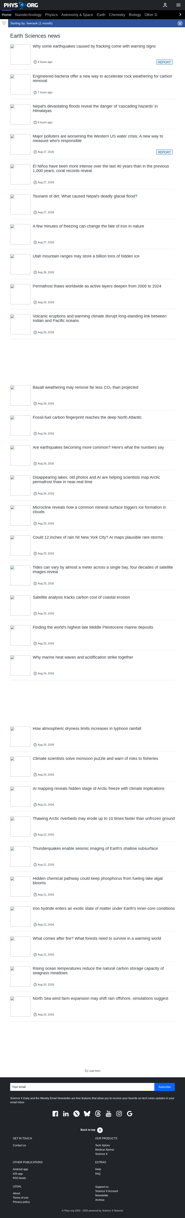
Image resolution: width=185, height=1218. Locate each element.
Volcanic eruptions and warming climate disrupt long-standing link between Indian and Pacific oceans (99, 318)
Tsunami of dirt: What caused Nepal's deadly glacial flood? (85, 196)
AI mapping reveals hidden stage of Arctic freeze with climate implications (98, 788)
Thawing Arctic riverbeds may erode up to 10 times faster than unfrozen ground (104, 818)
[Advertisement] (92, 361)
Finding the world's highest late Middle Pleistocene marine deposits (93, 627)
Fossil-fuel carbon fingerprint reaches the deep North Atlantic (87, 417)
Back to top (88, 1129)
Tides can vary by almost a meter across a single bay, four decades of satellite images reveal (103, 569)
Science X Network (112, 1210)
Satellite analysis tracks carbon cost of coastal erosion (81, 597)
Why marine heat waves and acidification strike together (83, 657)
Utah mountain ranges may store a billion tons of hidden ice (86, 256)
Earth (101, 15)
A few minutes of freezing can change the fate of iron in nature (88, 226)
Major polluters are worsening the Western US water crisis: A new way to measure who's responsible (98, 138)
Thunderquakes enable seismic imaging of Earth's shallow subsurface (95, 848)
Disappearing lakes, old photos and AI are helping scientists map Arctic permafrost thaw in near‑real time (96, 479)
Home (7, 15)
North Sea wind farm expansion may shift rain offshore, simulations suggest (100, 998)
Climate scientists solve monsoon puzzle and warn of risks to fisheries (95, 758)
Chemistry (117, 15)
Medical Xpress (104, 1149)
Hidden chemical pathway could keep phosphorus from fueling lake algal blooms (98, 880)
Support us (102, 1186)
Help (98, 1169)
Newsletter (101, 1195)
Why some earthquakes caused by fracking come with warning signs (94, 46)
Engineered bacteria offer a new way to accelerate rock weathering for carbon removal (102, 78)
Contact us (19, 1145)
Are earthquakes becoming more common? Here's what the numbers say (98, 447)
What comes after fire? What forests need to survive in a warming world (97, 938)
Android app (20, 1169)
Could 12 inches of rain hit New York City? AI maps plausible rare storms (98, 537)
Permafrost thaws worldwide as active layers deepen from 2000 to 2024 (97, 286)
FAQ (97, 1173)
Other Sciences (157, 15)
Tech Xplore (102, 1145)
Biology (135, 15)
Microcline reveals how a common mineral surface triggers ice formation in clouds (99, 509)
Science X (101, 1154)
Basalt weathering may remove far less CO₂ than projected (85, 387)
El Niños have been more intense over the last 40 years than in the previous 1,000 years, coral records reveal (101, 168)
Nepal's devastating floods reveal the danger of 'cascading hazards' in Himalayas (95, 108)
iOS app (18, 1173)
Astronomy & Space (77, 15)
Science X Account (106, 1191)
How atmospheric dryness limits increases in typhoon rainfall (87, 728)
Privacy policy (21, 1202)
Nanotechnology (28, 15)
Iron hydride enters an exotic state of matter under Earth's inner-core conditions (104, 908)
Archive (99, 1200)
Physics (51, 15)
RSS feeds (19, 1178)
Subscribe (164, 1087)
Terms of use (20, 1197)
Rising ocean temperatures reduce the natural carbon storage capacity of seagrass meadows (98, 970)
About (16, 1193)
